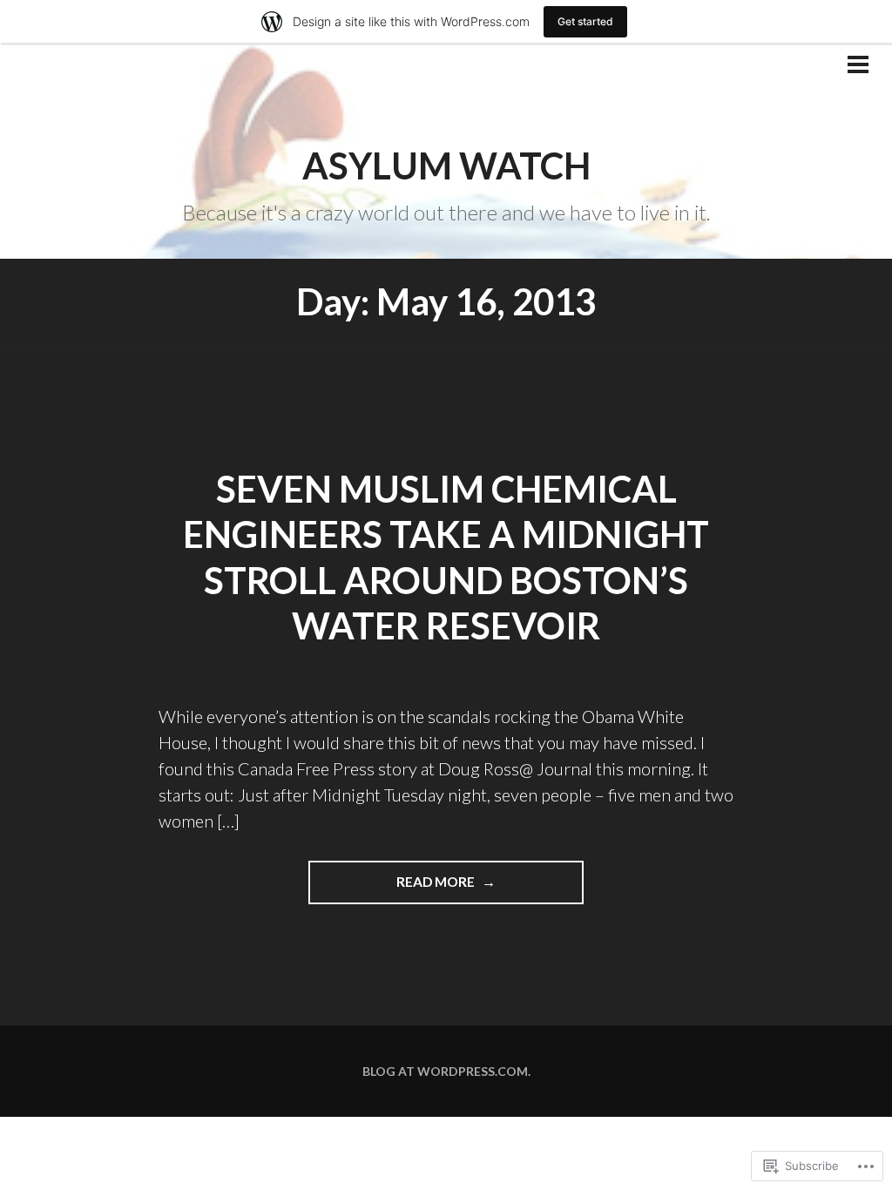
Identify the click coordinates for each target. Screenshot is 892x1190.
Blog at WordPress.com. (446, 1071)
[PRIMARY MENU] (858, 66)
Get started (585, 21)
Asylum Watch (446, 165)
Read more (392, 888)
